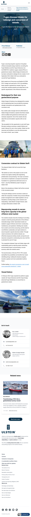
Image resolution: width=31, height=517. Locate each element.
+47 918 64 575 (9, 345)
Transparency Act (6, 477)
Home (2, 9)
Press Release (6, 46)
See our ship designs (6, 492)
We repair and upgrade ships (8, 488)
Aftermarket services (7, 47)
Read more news (15, 419)
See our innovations (6, 497)
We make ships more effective (8, 490)
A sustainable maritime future (9, 461)
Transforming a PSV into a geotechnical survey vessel (11, 400)
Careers (4, 456)
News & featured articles (9, 9)
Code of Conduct (5, 479)
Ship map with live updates (9, 463)
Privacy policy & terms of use (8, 474)
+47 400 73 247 (9, 365)
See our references (6, 495)
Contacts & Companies (7, 459)
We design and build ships (7, 485)
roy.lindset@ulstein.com (11, 341)
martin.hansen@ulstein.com (12, 362)
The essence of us (6, 467)
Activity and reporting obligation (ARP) (10, 481)
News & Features (5, 470)
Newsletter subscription (7, 472)
